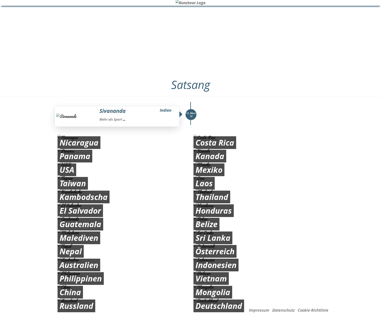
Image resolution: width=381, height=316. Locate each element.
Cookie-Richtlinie (313, 310)
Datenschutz (283, 310)
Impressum (259, 310)
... (124, 119)
